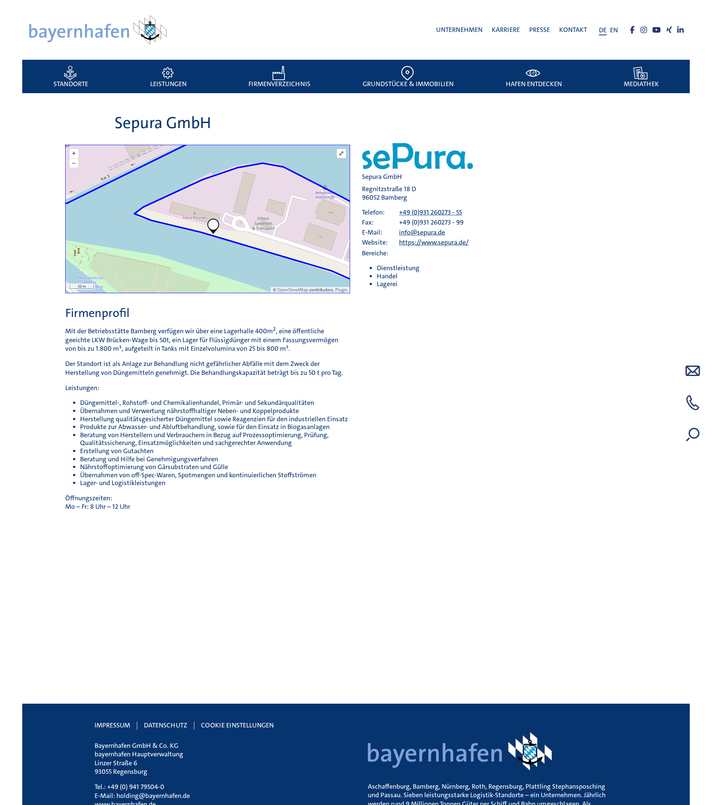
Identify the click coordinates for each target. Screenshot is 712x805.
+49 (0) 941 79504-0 (135, 786)
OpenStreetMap (292, 290)
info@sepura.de (422, 232)
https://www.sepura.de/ (434, 242)
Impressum (112, 725)
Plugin (340, 290)
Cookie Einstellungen (237, 725)
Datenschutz (165, 725)
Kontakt (573, 29)
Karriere (506, 29)
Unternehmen (459, 29)
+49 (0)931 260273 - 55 (430, 212)
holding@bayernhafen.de (153, 795)
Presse (539, 29)
